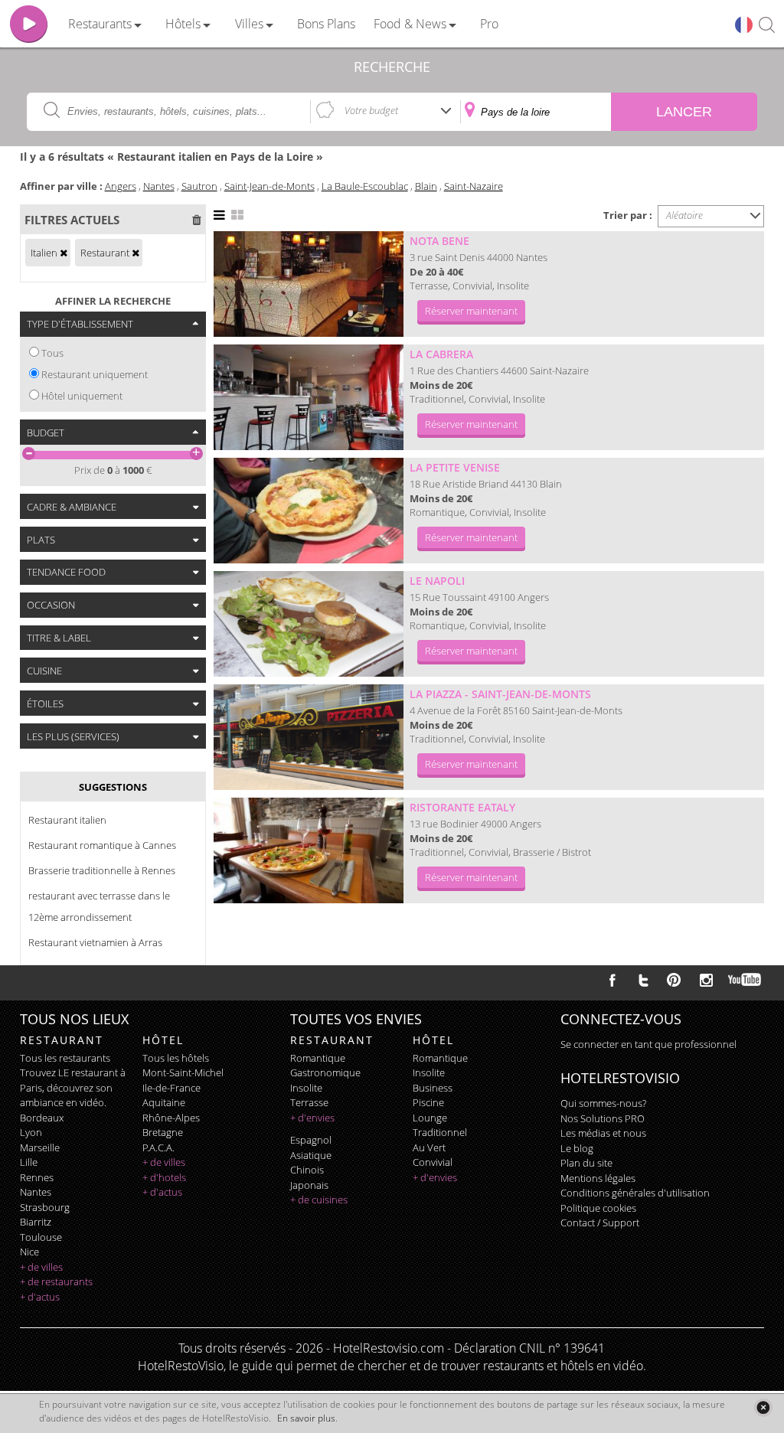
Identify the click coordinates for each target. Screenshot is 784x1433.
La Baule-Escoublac (365, 186)
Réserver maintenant (471, 311)
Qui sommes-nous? (603, 1103)
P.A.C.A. (158, 1147)
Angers (120, 186)
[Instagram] (706, 982)
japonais (309, 1185)
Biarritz (35, 1222)
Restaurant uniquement (94, 374)
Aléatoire (684, 215)
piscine (428, 1102)
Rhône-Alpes (171, 1118)
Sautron (199, 186)
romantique (317, 1058)
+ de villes (41, 1267)
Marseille (40, 1147)
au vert (429, 1147)
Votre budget (371, 110)
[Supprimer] (63, 253)
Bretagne (162, 1132)
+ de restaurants (56, 1281)
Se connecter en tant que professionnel (648, 1044)
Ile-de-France (171, 1088)
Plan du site (586, 1163)
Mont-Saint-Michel (183, 1072)
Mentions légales (597, 1178)
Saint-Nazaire (473, 186)
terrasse (309, 1102)
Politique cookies (598, 1208)
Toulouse (41, 1237)
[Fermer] (763, 1407)
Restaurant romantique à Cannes (102, 845)
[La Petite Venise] (308, 510)
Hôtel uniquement (81, 396)
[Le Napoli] (308, 624)
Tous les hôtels (175, 1058)
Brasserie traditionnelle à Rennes (101, 870)
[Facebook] (612, 979)
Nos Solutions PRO (602, 1118)
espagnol (311, 1140)
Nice (29, 1251)
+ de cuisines (319, 1199)
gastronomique (325, 1072)
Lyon (31, 1132)
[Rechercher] (766, 25)
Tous (52, 353)
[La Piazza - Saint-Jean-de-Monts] (308, 737)
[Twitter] (643, 979)
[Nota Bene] (308, 284)
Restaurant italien (67, 820)
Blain (426, 186)
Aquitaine (163, 1102)
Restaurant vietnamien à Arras (95, 942)
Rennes (37, 1177)
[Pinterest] (673, 979)
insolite (306, 1088)
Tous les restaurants (65, 1058)
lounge (430, 1118)
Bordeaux (42, 1118)
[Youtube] (745, 979)
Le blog (576, 1148)
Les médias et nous (603, 1133)
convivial (432, 1162)
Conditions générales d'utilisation (635, 1193)
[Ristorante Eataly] (308, 850)
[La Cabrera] (308, 397)
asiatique (311, 1155)
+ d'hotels (164, 1177)
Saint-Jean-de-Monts (269, 186)
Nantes (159, 186)
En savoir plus (306, 1418)
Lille (29, 1162)
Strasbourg (45, 1207)
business (432, 1088)
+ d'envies (312, 1118)
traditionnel (440, 1132)
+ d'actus (40, 1297)
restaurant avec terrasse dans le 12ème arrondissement (99, 906)
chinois (307, 1170)
